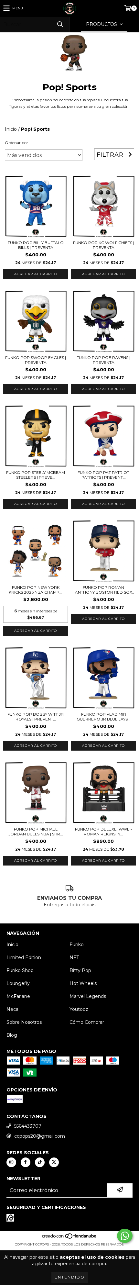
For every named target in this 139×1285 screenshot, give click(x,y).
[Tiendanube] (69, 1238)
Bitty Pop (80, 970)
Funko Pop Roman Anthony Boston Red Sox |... (103, 590)
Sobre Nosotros (24, 1022)
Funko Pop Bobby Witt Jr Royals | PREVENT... (35, 716)
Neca (12, 1009)
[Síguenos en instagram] (11, 1162)
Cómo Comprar (87, 1022)
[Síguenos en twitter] (54, 1162)
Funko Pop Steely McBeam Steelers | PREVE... (35, 475)
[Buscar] (59, 24)
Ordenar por (16, 142)
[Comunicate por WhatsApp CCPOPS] (125, 1236)
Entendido (70, 1277)
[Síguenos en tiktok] (40, 1162)
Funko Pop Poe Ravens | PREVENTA (103, 360)
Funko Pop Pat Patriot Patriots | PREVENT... (103, 475)
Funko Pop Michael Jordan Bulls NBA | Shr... (35, 831)
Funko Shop (20, 970)
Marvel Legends (88, 996)
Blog (11, 1035)
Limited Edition (23, 957)
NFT (74, 957)
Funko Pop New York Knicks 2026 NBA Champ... (35, 590)
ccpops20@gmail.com (39, 1136)
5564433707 (27, 1126)
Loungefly (18, 983)
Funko (77, 944)
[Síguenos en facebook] (25, 1162)
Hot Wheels (83, 983)
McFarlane (18, 996)
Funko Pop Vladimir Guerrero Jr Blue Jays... (104, 716)
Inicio (11, 129)
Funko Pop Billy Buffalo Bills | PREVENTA (36, 245)
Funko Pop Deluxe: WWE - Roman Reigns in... (103, 831)
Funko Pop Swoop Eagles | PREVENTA (35, 360)
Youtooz (79, 1009)
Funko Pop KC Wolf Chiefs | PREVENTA (103, 245)
